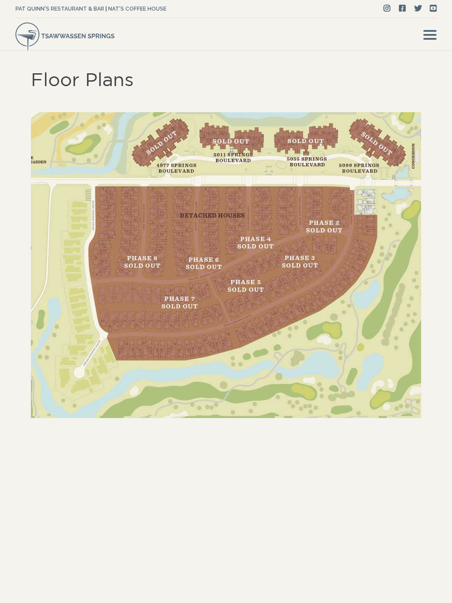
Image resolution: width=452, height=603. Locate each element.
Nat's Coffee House (137, 9)
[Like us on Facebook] (402, 8)
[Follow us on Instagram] (387, 8)
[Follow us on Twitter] (418, 8)
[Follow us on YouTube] (433, 8)
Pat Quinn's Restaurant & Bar (59, 9)
